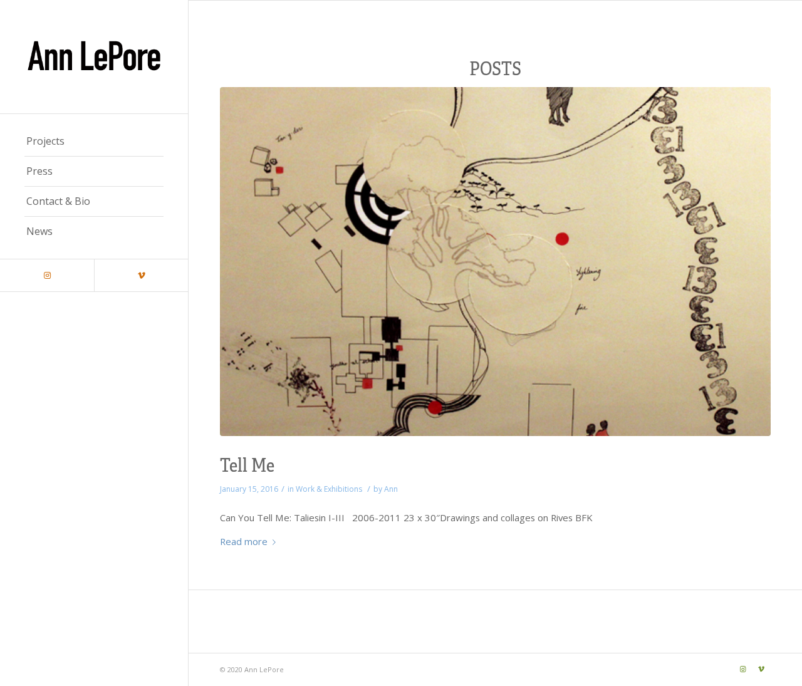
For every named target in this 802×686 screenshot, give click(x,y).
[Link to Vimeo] (141, 275)
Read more (244, 541)
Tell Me (247, 463)
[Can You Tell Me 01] (495, 261)
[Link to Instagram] (47, 275)
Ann (391, 489)
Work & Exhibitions (329, 489)
